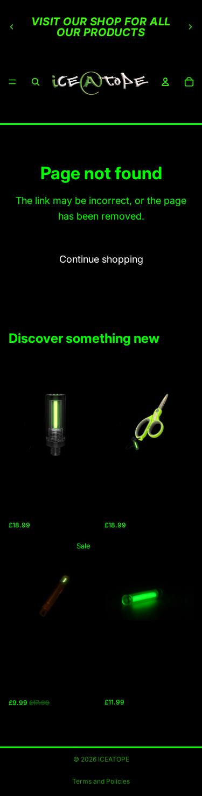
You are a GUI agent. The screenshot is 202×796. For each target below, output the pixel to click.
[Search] (35, 82)
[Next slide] (190, 27)
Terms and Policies (101, 781)
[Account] (165, 82)
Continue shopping (101, 259)
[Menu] (12, 81)
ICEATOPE (113, 759)
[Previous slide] (12, 27)
